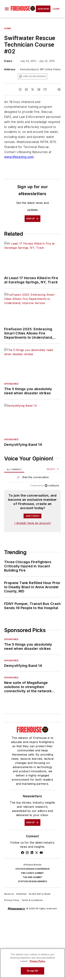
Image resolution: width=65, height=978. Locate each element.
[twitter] (32, 89)
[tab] (14, 469)
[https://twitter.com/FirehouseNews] (36, 852)
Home (7, 28)
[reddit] (39, 89)
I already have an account (32, 523)
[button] (6, 8)
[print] (59, 89)
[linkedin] (26, 89)
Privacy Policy (11, 900)
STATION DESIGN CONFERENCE (32, 869)
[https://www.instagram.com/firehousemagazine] (27, 852)
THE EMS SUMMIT (32, 877)
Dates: (8, 60)
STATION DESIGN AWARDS (32, 881)
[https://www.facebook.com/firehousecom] (22, 852)
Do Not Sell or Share (40, 894)
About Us (9, 894)
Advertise (21, 894)
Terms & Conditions (32, 900)
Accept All (32, 970)
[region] (32, 478)
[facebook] (20, 89)
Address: (10, 69)
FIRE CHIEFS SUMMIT (32, 873)
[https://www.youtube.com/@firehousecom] (41, 852)
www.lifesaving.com (19, 157)
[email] (45, 89)
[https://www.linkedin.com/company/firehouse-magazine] (32, 852)
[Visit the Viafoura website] (51, 485)
